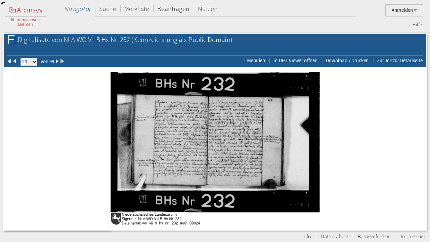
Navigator (77, 9)
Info (306, 237)
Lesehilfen (254, 60)
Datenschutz (334, 237)
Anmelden (403, 10)
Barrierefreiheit (374, 237)
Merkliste (136, 9)
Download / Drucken (347, 60)
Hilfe (417, 25)
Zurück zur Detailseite (400, 60)
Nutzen (208, 9)
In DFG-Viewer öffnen (295, 60)
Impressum (413, 237)
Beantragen (173, 9)
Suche (107, 9)
